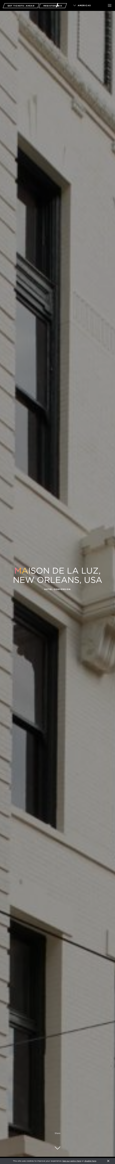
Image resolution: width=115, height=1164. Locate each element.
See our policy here (71, 1161)
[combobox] (86, 6)
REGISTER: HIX (52, 6)
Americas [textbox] (84, 5)
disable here (90, 1161)
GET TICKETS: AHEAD (21, 6)
